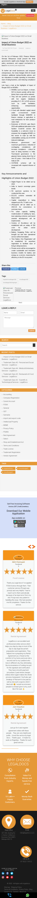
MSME (5, 425)
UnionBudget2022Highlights (10, 282)
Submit (31, 331)
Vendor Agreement (10, 456)
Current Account (9, 401)
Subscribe (30, 15)
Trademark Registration (11, 452)
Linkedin (22, 269)
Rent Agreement (9, 435)
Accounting (7, 394)
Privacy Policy (8, 428)
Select (5, 439)
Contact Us (8, 882)
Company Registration (11, 398)
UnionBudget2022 (23, 279)
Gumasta (6, 415)
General (21, 48)
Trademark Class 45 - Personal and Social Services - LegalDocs (23, 290)
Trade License (8, 449)
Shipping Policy (16, 878)
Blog (30, 880)
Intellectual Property (10, 422)
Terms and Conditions (11, 446)
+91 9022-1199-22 (26, 852)
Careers (15, 882)
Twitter (14, 269)
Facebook (6, 269)
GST (4, 411)
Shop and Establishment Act (13, 442)
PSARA (6, 432)
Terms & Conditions (11, 880)
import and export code (12, 418)
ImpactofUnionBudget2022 (9, 279)
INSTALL (29, 2)
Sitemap (7, 878)
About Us (23, 882)
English (4, 4)
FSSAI (5, 405)
